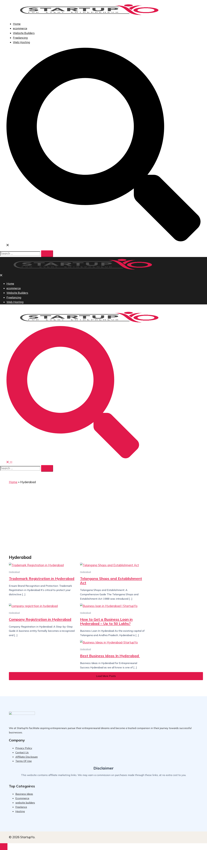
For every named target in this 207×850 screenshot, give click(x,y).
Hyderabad (14, 572)
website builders (25, 802)
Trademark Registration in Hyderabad (41, 578)
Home (17, 23)
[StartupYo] (89, 16)
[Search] (47, 253)
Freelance (21, 807)
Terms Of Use (23, 761)
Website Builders (24, 33)
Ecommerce (22, 798)
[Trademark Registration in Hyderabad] (42, 565)
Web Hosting (21, 42)
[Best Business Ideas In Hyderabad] (113, 642)
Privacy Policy (23, 748)
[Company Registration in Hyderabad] (42, 606)
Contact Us (22, 752)
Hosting (20, 811)
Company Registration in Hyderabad (40, 619)
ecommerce (20, 28)
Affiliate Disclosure (26, 756)
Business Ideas (24, 793)
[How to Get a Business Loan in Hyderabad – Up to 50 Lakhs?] (113, 606)
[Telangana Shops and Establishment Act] (113, 565)
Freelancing (20, 37)
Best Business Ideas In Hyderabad (110, 656)
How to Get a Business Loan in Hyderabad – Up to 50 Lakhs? (106, 621)
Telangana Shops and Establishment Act (111, 580)
